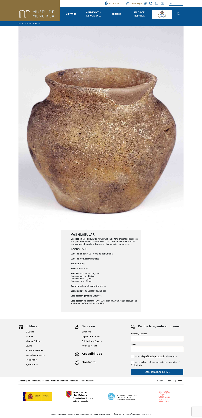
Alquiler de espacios (91, 336)
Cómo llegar (136, 4)
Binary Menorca (177, 381)
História (29, 336)
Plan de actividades (34, 350)
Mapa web (90, 381)
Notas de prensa (89, 346)
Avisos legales (24, 381)
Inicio (21, 23)
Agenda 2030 (32, 364)
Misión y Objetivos (34, 341)
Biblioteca (86, 332)
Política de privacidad (40, 381)
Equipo (29, 346)
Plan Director (31, 360)
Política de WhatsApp (59, 381)
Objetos (30, 23)
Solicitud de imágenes (92, 341)
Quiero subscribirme (157, 372)
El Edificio (30, 332)
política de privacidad (154, 356)
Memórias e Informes (35, 355)
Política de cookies (77, 381)
